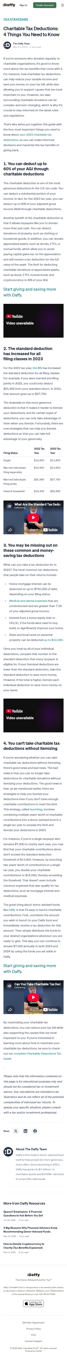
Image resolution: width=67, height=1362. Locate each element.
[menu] (61, 5)
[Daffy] (9, 5)
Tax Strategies (15, 19)
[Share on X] (15, 1131)
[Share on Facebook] (35, 1131)
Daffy (12, 910)
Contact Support (33, 1341)
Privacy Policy (33, 1328)
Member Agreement (33, 1322)
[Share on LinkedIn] (25, 1131)
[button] (23, 5)
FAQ (33, 1334)
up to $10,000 (53, 640)
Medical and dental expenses (28, 601)
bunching (36, 809)
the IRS (37, 368)
